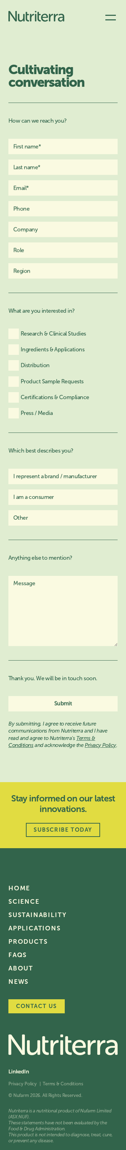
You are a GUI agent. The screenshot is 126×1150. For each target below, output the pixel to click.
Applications (34, 928)
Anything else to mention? (40, 557)
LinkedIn (18, 1071)
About (20, 968)
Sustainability (37, 915)
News (18, 982)
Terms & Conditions (63, 1083)
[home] (36, 17)
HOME (19, 888)
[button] (111, 17)
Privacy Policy (23, 1083)
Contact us (36, 1006)
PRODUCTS (28, 941)
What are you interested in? (41, 310)
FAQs (17, 955)
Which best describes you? (41, 450)
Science (24, 901)
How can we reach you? (37, 120)
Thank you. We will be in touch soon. (52, 678)
